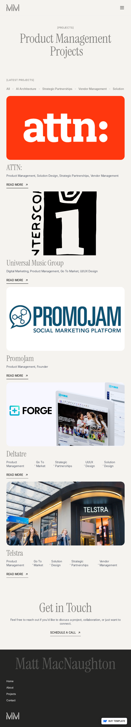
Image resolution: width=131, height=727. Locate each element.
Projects (11, 694)
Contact (10, 700)
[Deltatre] (65, 414)
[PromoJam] (65, 319)
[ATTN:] (65, 128)
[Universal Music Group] (65, 223)
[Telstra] (65, 513)
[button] (121, 7)
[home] (12, 7)
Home (9, 681)
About (9, 687)
